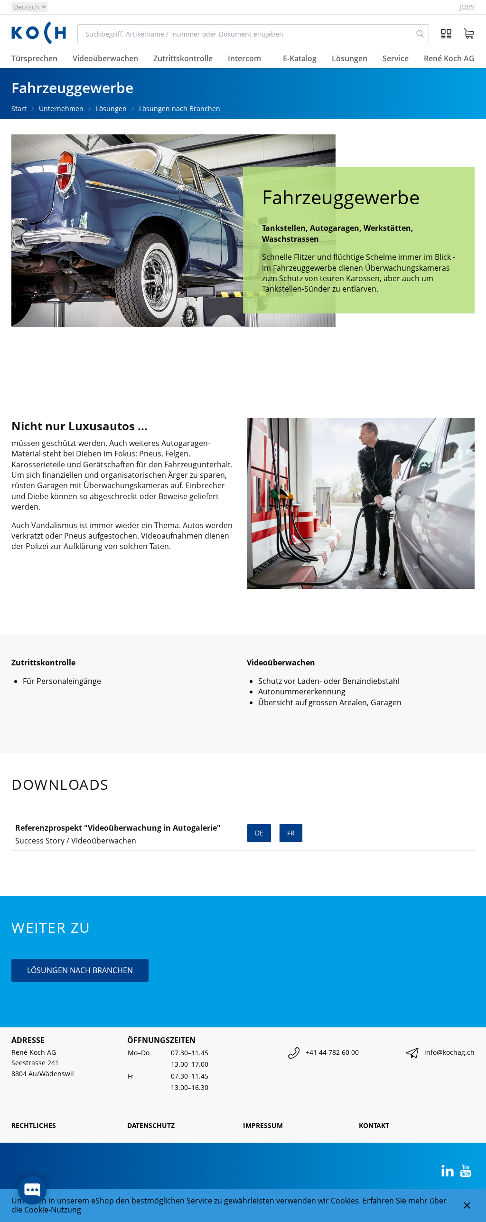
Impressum (263, 1125)
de (259, 832)
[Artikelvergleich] (446, 33)
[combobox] (244, 33)
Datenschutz (151, 1125)
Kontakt (374, 1125)
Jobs (467, 6)
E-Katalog (300, 58)
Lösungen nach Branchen (179, 108)
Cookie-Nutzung (52, 1209)
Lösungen (111, 108)
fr (291, 832)
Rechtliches (33, 1125)
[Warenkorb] (469, 33)
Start (19, 108)
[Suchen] (420, 33)
